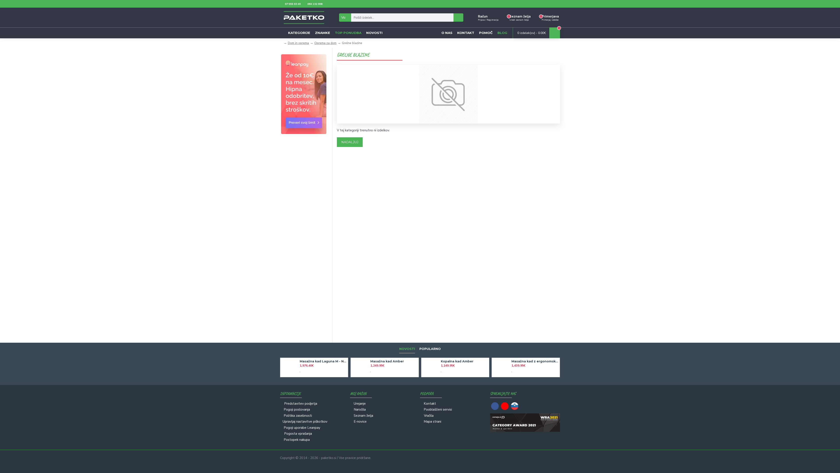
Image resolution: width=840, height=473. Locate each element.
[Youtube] (505, 406)
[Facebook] (495, 406)
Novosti (407, 349)
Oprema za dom (325, 43)
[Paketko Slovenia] (514, 406)
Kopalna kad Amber (457, 361)
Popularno (430, 349)
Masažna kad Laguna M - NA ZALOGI (323, 361)
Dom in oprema (298, 43)
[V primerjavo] (304, 370)
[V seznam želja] (300, 370)
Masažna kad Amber (387, 361)
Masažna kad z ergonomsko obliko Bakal (534, 361)
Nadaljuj (349, 142)
